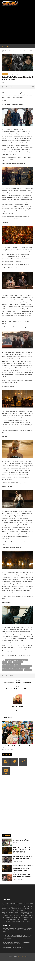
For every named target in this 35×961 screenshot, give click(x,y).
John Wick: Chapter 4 (8, 666)
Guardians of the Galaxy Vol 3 (11, 664)
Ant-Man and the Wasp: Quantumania (17, 660)
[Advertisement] (17, 25)
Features (9, 50)
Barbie (10, 662)
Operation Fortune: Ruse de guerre (12, 670)
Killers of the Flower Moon (23, 666)
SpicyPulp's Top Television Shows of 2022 (17, 681)
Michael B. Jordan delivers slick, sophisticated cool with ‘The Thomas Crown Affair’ (22, 849)
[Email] (17, 710)
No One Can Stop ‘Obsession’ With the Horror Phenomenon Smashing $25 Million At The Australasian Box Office (23, 868)
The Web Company (22, 956)
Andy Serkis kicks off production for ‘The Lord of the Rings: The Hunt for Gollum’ (22, 858)
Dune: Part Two (17, 662)
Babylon (4, 662)
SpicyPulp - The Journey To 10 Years (17, 688)
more (33, 87)
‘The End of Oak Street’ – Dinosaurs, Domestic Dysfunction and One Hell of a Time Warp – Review (18, 930)
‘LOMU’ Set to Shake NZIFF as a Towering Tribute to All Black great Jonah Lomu (22, 876)
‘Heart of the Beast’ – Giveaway (13, 947)
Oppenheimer (28, 670)
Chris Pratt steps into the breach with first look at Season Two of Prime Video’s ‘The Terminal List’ (17, 937)
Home (3, 50)
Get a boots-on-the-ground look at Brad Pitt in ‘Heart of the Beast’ (23, 840)
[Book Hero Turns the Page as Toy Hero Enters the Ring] (17, 732)
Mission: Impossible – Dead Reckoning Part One (16, 668)
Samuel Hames (22, 74)
